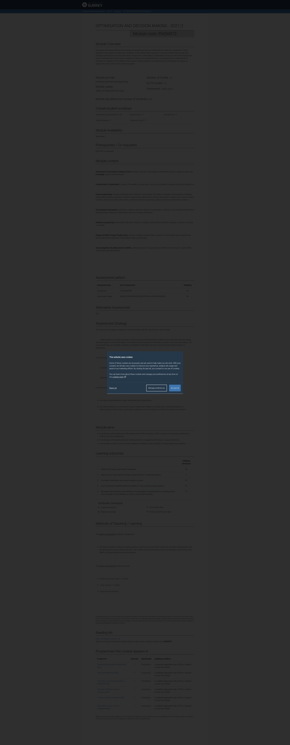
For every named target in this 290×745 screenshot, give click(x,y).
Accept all (175, 388)
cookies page (117, 377)
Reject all (113, 388)
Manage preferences (156, 388)
